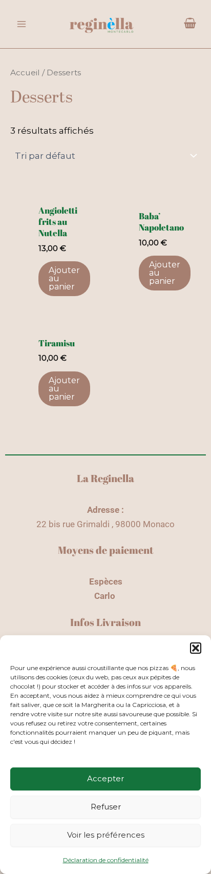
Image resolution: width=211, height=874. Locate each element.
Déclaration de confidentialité (106, 860)
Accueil (25, 72)
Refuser (106, 806)
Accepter (105, 778)
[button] (196, 648)
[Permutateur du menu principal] (21, 24)
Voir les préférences (105, 835)
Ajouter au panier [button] (64, 278)
